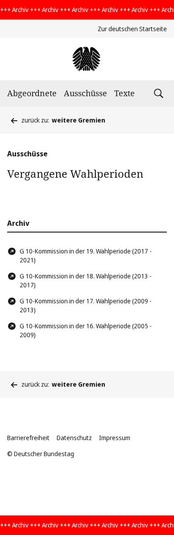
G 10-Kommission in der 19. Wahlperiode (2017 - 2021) (86, 255)
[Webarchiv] (86, 59)
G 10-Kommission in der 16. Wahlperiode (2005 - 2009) (86, 330)
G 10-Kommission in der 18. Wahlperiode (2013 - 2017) (86, 280)
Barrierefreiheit (28, 437)
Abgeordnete (32, 93)
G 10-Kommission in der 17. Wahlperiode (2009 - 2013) (86, 305)
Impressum (114, 437)
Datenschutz (74, 437)
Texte (124, 93)
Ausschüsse (85, 93)
